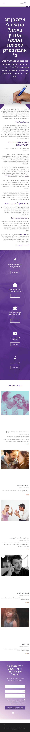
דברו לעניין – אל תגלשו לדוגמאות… (19, 538)
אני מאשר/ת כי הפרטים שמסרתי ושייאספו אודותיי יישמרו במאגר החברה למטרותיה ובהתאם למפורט (15, 702)
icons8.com (8, 728)
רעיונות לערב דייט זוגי (23, 485)
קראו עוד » (27, 444)
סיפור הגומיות (25, 644)
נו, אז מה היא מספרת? (23, 593)
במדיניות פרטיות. (14, 704)
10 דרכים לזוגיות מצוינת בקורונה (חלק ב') (17, 432)
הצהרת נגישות (15, 730)
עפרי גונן (18, 728)
